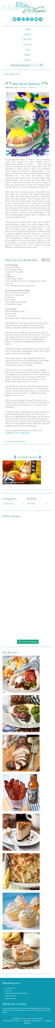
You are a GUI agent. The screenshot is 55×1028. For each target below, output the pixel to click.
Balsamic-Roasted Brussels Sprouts (16, 993)
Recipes (27, 40)
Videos (27, 60)
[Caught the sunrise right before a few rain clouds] (27, 623)
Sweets (23, 441)
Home (27, 29)
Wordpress (27, 1023)
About (27, 34)
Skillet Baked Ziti (10, 998)
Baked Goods (15, 74)
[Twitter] (14, 19)
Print (46, 260)
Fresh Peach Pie (10, 988)
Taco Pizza (8, 990)
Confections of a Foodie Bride (17, 433)
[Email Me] (36, 19)
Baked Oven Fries (10, 996)
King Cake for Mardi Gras (27, 83)
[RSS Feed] (40, 19)
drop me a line (46, 1010)
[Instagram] (32, 19)
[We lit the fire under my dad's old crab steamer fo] (27, 537)
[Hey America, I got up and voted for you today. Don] (27, 566)
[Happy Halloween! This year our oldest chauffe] (27, 595)
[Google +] (23, 19)
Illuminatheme (38, 1021)
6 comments (32, 87)
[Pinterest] (27, 19)
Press (27, 55)
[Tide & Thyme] (25, 13)
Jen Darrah (16, 1021)
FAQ (27, 50)
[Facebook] (19, 19)
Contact (27, 45)
